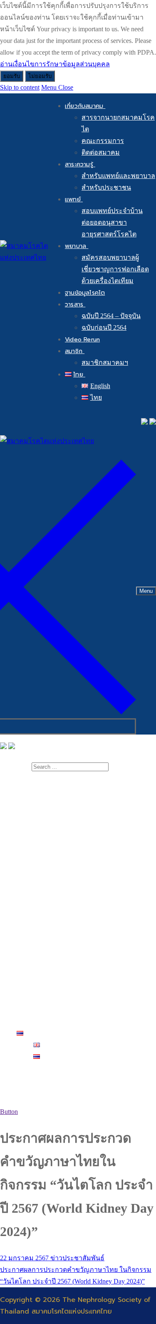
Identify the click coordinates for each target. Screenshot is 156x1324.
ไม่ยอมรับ (40, 76)
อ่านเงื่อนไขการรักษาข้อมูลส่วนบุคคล (55, 64)
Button (9, 1111)
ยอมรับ (11, 76)
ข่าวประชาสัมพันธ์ (76, 1257)
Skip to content (20, 87)
